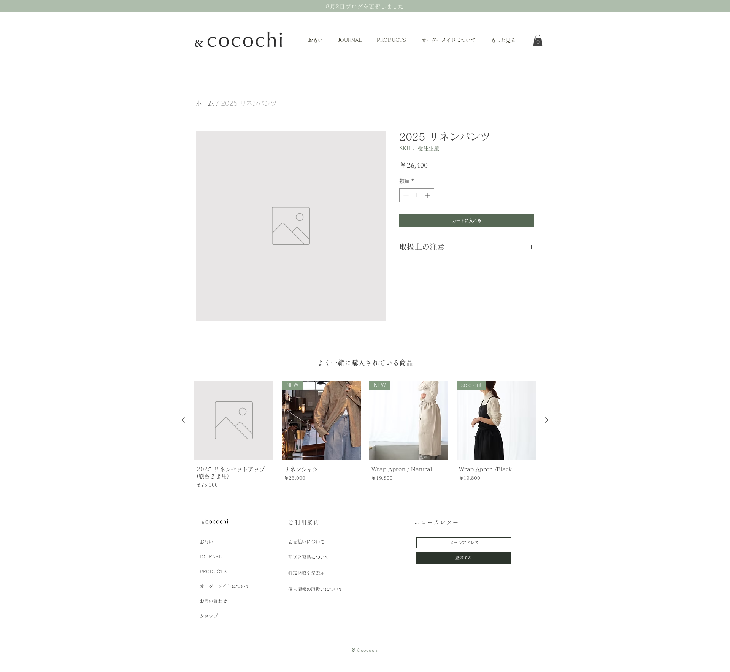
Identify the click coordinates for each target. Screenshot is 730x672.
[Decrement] (405, 195)
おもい (206, 541)
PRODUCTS (213, 571)
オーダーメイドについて (225, 586)
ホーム (205, 103)
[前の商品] (183, 420)
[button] (538, 40)
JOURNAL (211, 556)
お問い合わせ (213, 601)
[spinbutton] (417, 195)
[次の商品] (546, 420)
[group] (365, 435)
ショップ (209, 615)
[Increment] (428, 195)
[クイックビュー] (233, 420)
